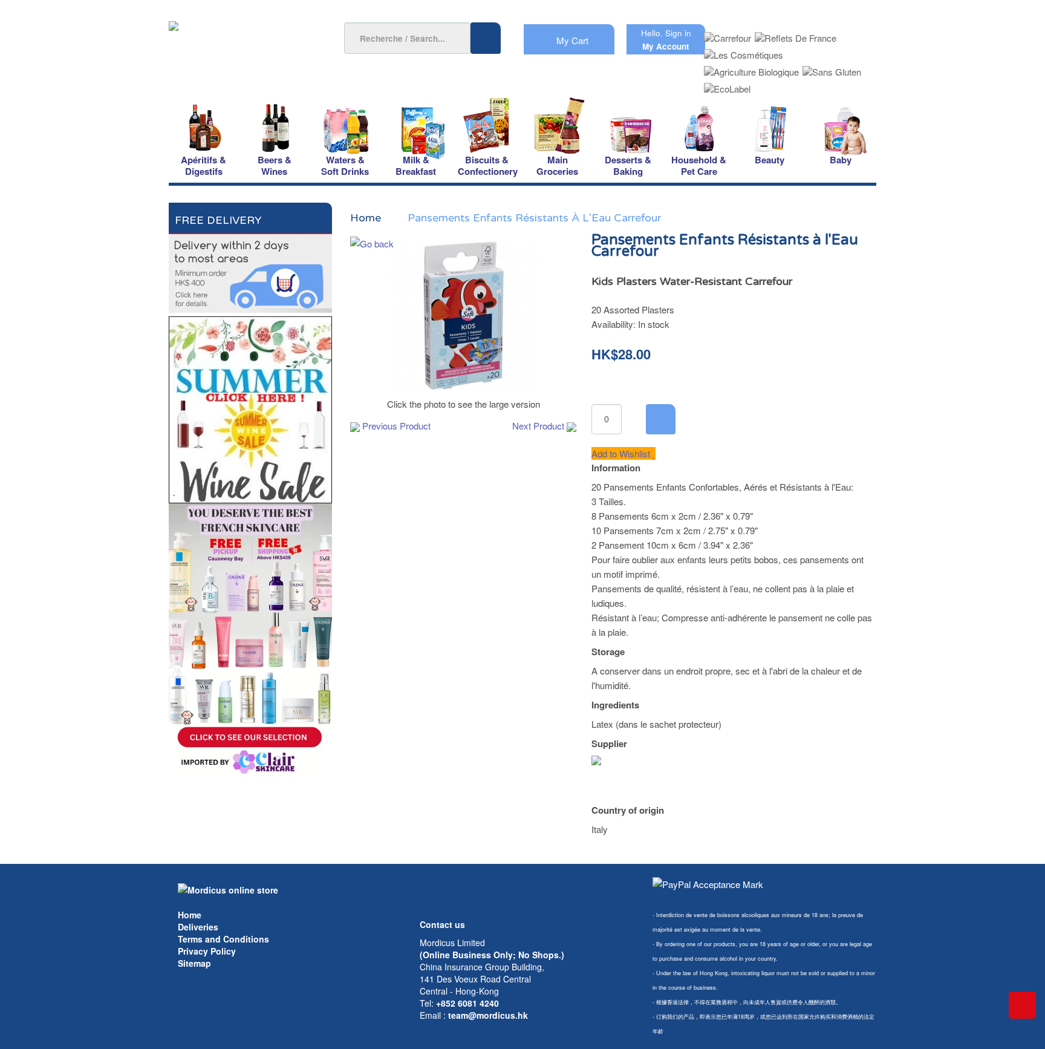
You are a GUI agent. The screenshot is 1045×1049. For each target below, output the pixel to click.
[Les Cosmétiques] (743, 51)
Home (189, 915)
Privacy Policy (207, 951)
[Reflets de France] (795, 34)
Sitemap (194, 963)
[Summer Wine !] (250, 406)
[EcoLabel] (727, 85)
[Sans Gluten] (831, 68)
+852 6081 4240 (467, 1003)
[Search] (485, 38)
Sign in (678, 33)
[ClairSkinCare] (250, 639)
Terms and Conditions (223, 939)
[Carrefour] (727, 34)
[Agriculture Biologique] (751, 68)
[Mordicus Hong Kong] (228, 889)
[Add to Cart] (661, 419)
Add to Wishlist (622, 453)
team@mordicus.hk (488, 1015)
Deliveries (198, 927)
